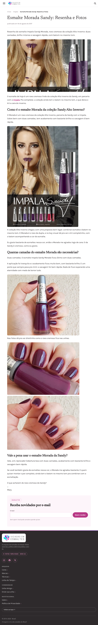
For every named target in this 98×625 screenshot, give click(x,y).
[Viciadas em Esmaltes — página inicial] (14, 538)
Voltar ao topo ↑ (9, 610)
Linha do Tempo (8, 580)
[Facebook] (9, 560)
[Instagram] (4, 560)
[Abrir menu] (4, 3)
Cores (4, 570)
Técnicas (5, 577)
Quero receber (80, 515)
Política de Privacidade (11, 603)
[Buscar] (95, 3)
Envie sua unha (8, 592)
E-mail (12, 511)
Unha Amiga (7, 588)
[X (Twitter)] (15, 560)
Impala (15, 12)
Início (9, 12)
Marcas (5, 573)
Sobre (4, 600)
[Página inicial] (14, 3)
